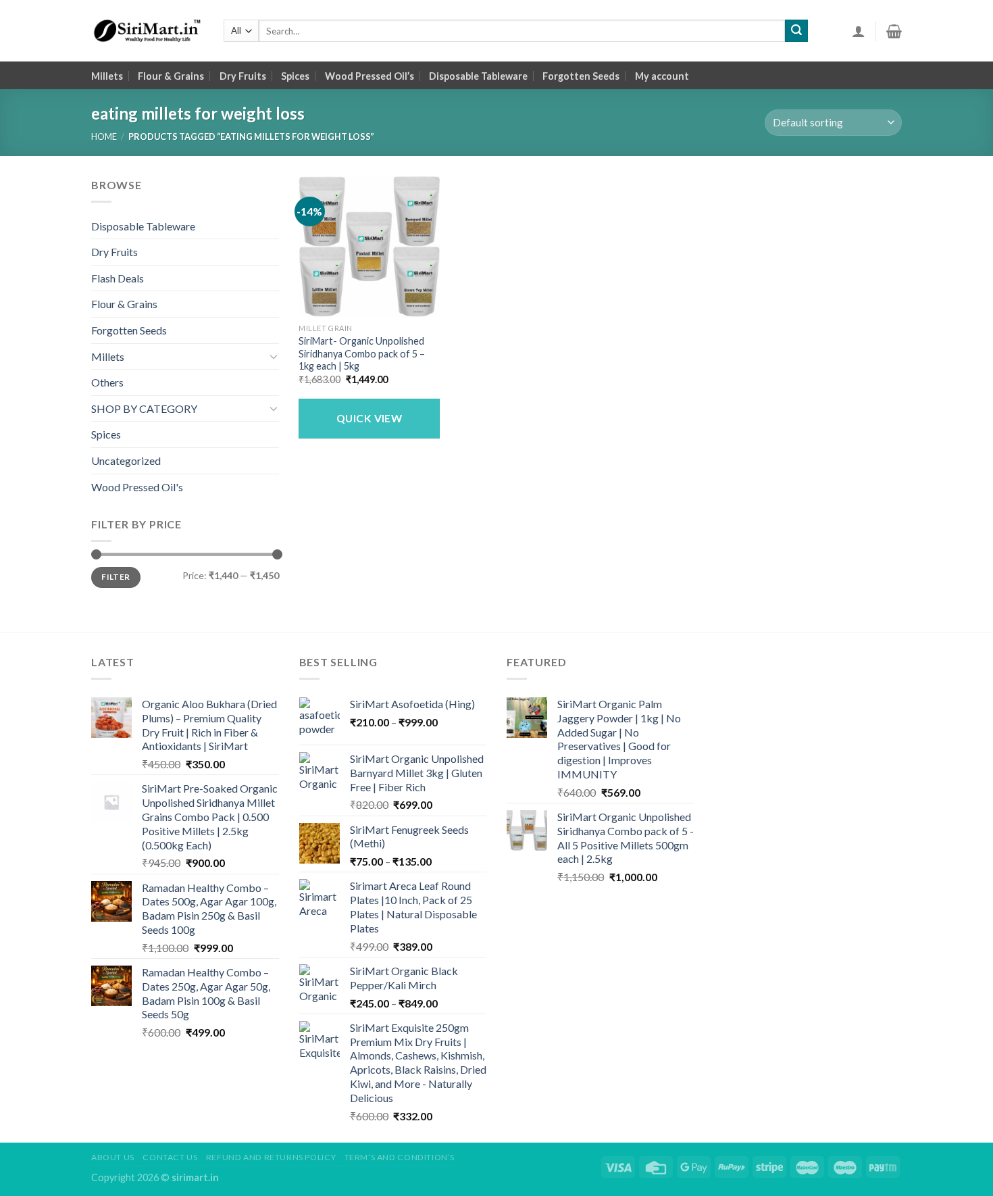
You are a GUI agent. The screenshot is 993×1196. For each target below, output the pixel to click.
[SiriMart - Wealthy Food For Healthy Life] (147, 31)
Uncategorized (126, 460)
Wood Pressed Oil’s (369, 76)
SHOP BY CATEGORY (144, 408)
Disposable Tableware (478, 76)
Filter (115, 577)
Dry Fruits (243, 76)
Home (104, 136)
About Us (112, 1157)
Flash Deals (117, 278)
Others (107, 382)
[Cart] (894, 31)
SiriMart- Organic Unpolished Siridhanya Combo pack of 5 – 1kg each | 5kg (362, 353)
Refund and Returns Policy (271, 1157)
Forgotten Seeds (580, 76)
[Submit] (796, 31)
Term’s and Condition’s (400, 1157)
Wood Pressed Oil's (137, 486)
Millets (107, 76)
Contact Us (170, 1157)
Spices (295, 76)
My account (662, 76)
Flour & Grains (171, 76)
